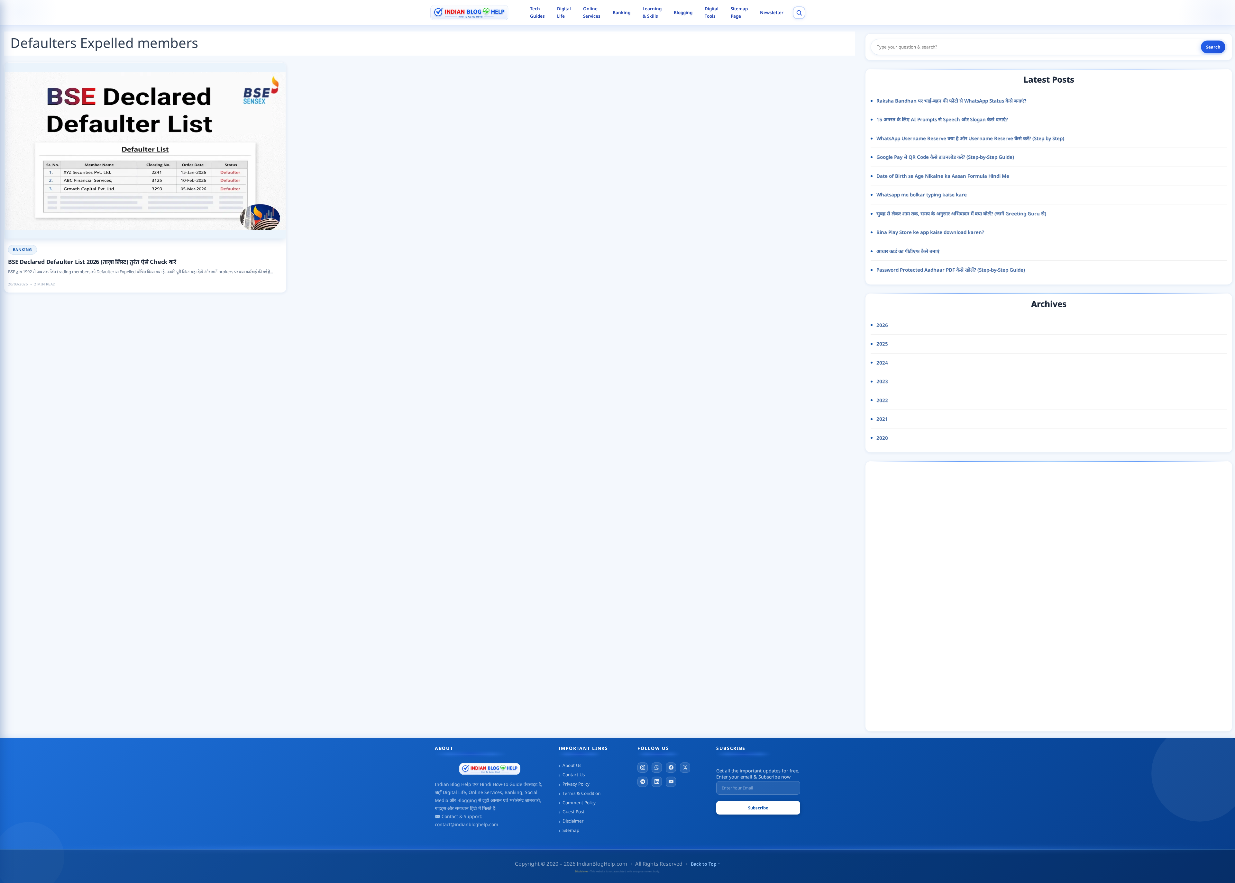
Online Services (591, 12)
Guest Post (573, 812)
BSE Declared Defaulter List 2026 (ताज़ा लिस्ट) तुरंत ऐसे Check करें (92, 262)
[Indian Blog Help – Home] (475, 13)
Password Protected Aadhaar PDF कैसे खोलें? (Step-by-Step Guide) (950, 269)
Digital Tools (711, 12)
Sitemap (571, 830)
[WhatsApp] (657, 767)
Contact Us (574, 775)
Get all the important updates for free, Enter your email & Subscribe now (758, 774)
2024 (882, 362)
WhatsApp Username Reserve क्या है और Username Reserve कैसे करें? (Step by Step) (970, 138)
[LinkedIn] (657, 782)
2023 (882, 381)
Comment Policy (579, 803)
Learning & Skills (652, 12)
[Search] (799, 12)
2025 (882, 343)
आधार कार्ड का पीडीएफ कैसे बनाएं (907, 251)
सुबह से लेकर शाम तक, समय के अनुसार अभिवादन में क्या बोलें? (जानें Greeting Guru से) (961, 213)
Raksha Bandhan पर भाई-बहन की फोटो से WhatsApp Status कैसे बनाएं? (951, 100)
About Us (572, 765)
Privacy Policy (576, 784)
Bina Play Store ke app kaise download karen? (930, 232)
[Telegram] (642, 782)
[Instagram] (642, 767)
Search (1213, 47)
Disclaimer (573, 821)
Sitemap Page (739, 12)
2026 (882, 325)
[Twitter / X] (685, 767)
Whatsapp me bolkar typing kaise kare (921, 194)
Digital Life (564, 12)
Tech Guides (537, 12)
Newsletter (771, 12)
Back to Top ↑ (705, 864)
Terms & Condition (581, 793)
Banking (621, 12)
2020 (882, 438)
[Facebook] (671, 767)
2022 (882, 400)
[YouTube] (671, 782)
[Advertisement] (935, 595)
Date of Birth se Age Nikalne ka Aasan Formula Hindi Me (942, 176)
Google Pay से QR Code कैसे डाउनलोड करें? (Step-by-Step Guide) (945, 157)
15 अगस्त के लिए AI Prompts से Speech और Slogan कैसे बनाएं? (942, 119)
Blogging (683, 12)
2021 (882, 419)
